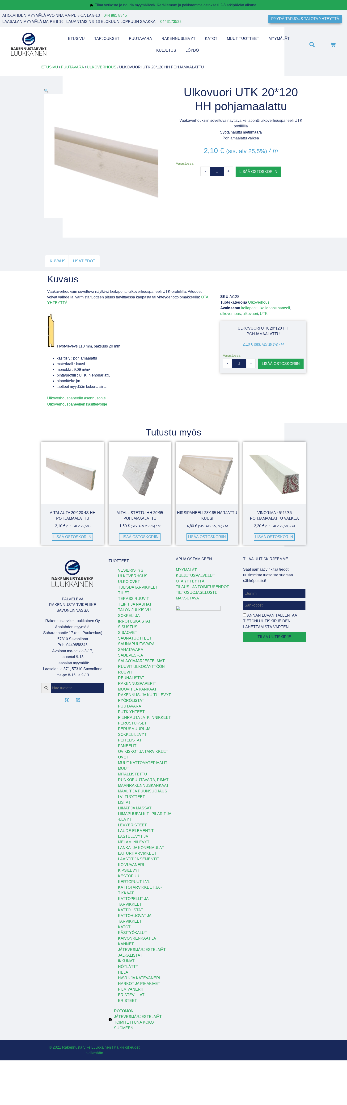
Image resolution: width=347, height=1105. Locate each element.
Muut (123, 768)
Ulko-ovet (129, 582)
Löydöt (193, 50)
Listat (124, 802)
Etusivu (76, 39)
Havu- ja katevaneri (139, 978)
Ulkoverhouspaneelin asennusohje (76, 398)
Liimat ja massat (135, 808)
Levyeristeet (132, 825)
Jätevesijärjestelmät (142, 950)
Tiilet (123, 593)
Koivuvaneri (131, 865)
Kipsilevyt (129, 870)
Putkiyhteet (131, 712)
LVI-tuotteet (131, 797)
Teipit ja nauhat (135, 604)
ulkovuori (250, 314)
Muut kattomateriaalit (142, 763)
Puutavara (140, 39)
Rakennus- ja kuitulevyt (144, 695)
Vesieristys (130, 570)
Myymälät (279, 39)
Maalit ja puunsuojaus (142, 791)
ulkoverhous (230, 314)
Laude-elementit (136, 831)
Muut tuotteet (243, 39)
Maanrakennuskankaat (143, 785)
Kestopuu (128, 876)
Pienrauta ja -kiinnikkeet (144, 718)
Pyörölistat (131, 701)
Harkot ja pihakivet (139, 984)
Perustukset (132, 723)
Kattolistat (130, 910)
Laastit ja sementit (138, 859)
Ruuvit (125, 672)
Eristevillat (131, 995)
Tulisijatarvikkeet (138, 587)
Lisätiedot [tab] (84, 261)
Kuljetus (166, 50)
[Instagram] (78, 700)
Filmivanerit (131, 989)
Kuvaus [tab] (58, 261)
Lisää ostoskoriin (258, 172)
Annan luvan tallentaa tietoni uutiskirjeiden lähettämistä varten (270, 621)
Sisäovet (127, 633)
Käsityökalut (132, 933)
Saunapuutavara (136, 644)
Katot (211, 39)
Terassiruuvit (133, 599)
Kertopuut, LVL (134, 882)
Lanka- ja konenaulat (141, 848)
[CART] (333, 44)
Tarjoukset (106, 39)
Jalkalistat (130, 955)
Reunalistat (131, 678)
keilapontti (249, 308)
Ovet (123, 757)
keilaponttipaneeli (275, 308)
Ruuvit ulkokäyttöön (141, 667)
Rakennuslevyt (178, 39)
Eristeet (127, 1001)
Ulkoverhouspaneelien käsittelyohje (77, 404)
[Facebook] (67, 700)
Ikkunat (126, 961)
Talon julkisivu (134, 610)
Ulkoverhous (101, 67)
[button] (312, 44)
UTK (264, 314)
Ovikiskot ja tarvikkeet (143, 751)
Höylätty (128, 967)
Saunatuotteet (135, 638)
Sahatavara (130, 650)
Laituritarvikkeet (137, 853)
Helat (124, 972)
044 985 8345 (115, 15)
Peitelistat (130, 740)
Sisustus (127, 627)
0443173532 (171, 22)
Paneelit (127, 746)
